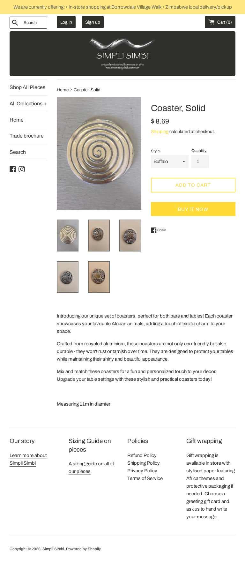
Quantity (198, 150)
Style (155, 151)
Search (18, 152)
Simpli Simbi (53, 549)
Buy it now (193, 209)
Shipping (159, 131)
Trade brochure (27, 136)
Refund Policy (142, 455)
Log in (66, 22)
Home (17, 120)
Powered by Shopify (83, 549)
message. (207, 516)
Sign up (92, 22)
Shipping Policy (143, 463)
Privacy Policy (142, 470)
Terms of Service (145, 478)
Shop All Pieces (27, 87)
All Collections (28, 103)
